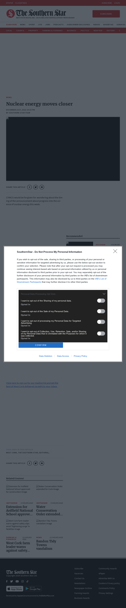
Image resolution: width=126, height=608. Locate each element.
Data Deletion (45, 356)
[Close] (116, 252)
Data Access (63, 356)
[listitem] (63, 293)
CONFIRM (41, 345)
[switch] (101, 301)
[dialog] (63, 304)
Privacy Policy (80, 356)
